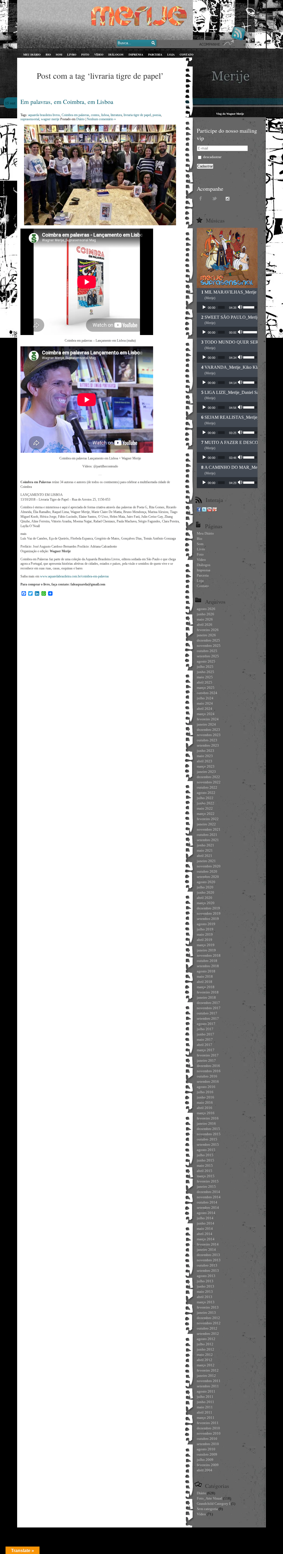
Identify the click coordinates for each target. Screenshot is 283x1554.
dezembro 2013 (208, 1255)
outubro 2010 (207, 1439)
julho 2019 (205, 929)
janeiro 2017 (206, 1060)
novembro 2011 (209, 1381)
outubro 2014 (207, 1202)
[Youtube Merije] (209, 510)
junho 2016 (205, 1097)
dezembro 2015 (208, 1129)
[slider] (221, 307)
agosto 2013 (206, 1276)
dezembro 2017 (208, 1003)
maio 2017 (205, 1039)
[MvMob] (215, 510)
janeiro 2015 (206, 1186)
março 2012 (205, 1365)
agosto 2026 (206, 609)
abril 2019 (204, 940)
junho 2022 (205, 803)
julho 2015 (205, 1155)
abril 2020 (204, 898)
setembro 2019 (208, 919)
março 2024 (205, 714)
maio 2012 (205, 1354)
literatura (116, 115)
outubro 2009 (207, 1454)
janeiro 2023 (206, 772)
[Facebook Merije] (199, 510)
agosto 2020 (206, 882)
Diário (80, 119)
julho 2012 (205, 1344)
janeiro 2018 (206, 997)
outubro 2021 (207, 835)
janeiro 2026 (206, 635)
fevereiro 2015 (208, 1181)
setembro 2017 (208, 1018)
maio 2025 (205, 677)
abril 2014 (204, 1234)
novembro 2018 (209, 955)
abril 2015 (204, 1171)
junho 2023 (205, 751)
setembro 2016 (208, 1081)
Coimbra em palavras (75, 115)
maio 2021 (205, 850)
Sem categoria (207, 1509)
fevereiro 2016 (208, 1118)
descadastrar (211, 157)
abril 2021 (204, 856)
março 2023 (205, 766)
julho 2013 (205, 1281)
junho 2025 (205, 672)
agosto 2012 (206, 1339)
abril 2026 (204, 624)
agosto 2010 (206, 1449)
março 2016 (205, 1113)
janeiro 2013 (206, 1312)
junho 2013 (205, 1286)
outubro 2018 (207, 961)
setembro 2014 (208, 1207)
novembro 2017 (209, 1008)
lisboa (105, 115)
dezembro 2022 (208, 777)
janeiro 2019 (206, 950)
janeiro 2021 (206, 861)
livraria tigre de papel (137, 115)
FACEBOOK (201, 198)
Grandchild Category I (213, 1503)
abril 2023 (204, 761)
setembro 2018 (208, 966)
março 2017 (205, 1050)
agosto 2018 (206, 971)
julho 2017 (205, 1029)
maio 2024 (205, 703)
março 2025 (205, 688)
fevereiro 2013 (208, 1307)
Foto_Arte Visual (209, 1498)
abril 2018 (204, 982)
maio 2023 (205, 756)
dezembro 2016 (208, 1066)
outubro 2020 (207, 871)
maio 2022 (205, 808)
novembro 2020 (209, 866)
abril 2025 (204, 682)
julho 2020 (205, 887)
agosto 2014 (206, 1213)
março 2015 (205, 1176)
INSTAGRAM (228, 198)
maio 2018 (205, 976)
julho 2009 (205, 1460)
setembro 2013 (208, 1270)
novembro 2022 (209, 782)
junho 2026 (205, 614)
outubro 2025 (207, 651)
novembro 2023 (209, 735)
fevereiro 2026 (208, 630)
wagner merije (50, 119)
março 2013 (205, 1302)
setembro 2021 (208, 840)
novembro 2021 (209, 829)
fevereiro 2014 (208, 1244)
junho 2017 (205, 1034)
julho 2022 (205, 798)
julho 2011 (205, 1397)
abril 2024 (204, 709)
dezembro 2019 (208, 908)
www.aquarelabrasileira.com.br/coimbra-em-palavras (74, 576)
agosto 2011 (206, 1391)
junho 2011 (205, 1402)
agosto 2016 (206, 1087)
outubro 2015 (207, 1139)
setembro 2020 (208, 877)
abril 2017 (204, 1045)
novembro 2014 (209, 1197)
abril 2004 (204, 1470)
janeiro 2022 (206, 824)
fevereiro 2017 (208, 1055)
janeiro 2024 (206, 724)
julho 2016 (205, 1092)
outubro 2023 (207, 740)
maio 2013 (205, 1291)
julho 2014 (205, 1218)
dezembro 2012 (208, 1318)
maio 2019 (205, 934)
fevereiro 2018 (208, 992)
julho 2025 (205, 666)
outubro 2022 (207, 787)
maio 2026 (205, 619)
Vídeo (201, 1514)
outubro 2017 (207, 1013)
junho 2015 (205, 1160)
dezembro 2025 (208, 640)
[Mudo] (240, 307)
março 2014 (205, 1239)
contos (95, 115)
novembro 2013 (209, 1260)
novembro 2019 (209, 913)
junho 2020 (205, 892)
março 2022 (205, 814)
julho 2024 (205, 698)
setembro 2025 (208, 656)
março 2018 (205, 987)
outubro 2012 (207, 1328)
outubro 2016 (207, 1076)
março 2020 (205, 903)
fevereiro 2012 (208, 1370)
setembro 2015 (208, 1144)
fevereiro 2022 (208, 819)
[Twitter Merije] (204, 510)
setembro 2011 (208, 1386)
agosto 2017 (206, 1024)
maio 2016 (205, 1102)
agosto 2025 (206, 661)
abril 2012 (204, 1360)
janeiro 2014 (206, 1249)
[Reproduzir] (204, 307)
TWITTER (215, 198)
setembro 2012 (208, 1333)
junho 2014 (205, 1223)
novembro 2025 (209, 645)
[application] (227, 307)
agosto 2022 (206, 793)
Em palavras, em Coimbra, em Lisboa (66, 102)
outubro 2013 (207, 1265)
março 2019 (205, 945)
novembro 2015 (209, 1134)
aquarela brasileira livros (44, 115)
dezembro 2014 (208, 1192)
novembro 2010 (209, 1433)
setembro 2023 (208, 745)
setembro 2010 (208, 1444)
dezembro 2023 (208, 730)
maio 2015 (205, 1165)
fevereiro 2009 (208, 1465)
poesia (157, 115)
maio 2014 (205, 1228)
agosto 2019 (206, 924)
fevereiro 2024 (208, 719)
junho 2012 (205, 1349)
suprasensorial (29, 119)
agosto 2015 (206, 1150)
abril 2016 (204, 1108)
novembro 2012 (209, 1323)
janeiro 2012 (206, 1376)
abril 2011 (204, 1412)
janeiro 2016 (206, 1123)
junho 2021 (205, 845)
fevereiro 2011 (208, 1423)
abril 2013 (204, 1297)
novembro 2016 (209, 1071)
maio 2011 (205, 1407)
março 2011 (205, 1418)
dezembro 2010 (208, 1428)
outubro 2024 (207, 693)
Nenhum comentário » (101, 119)
